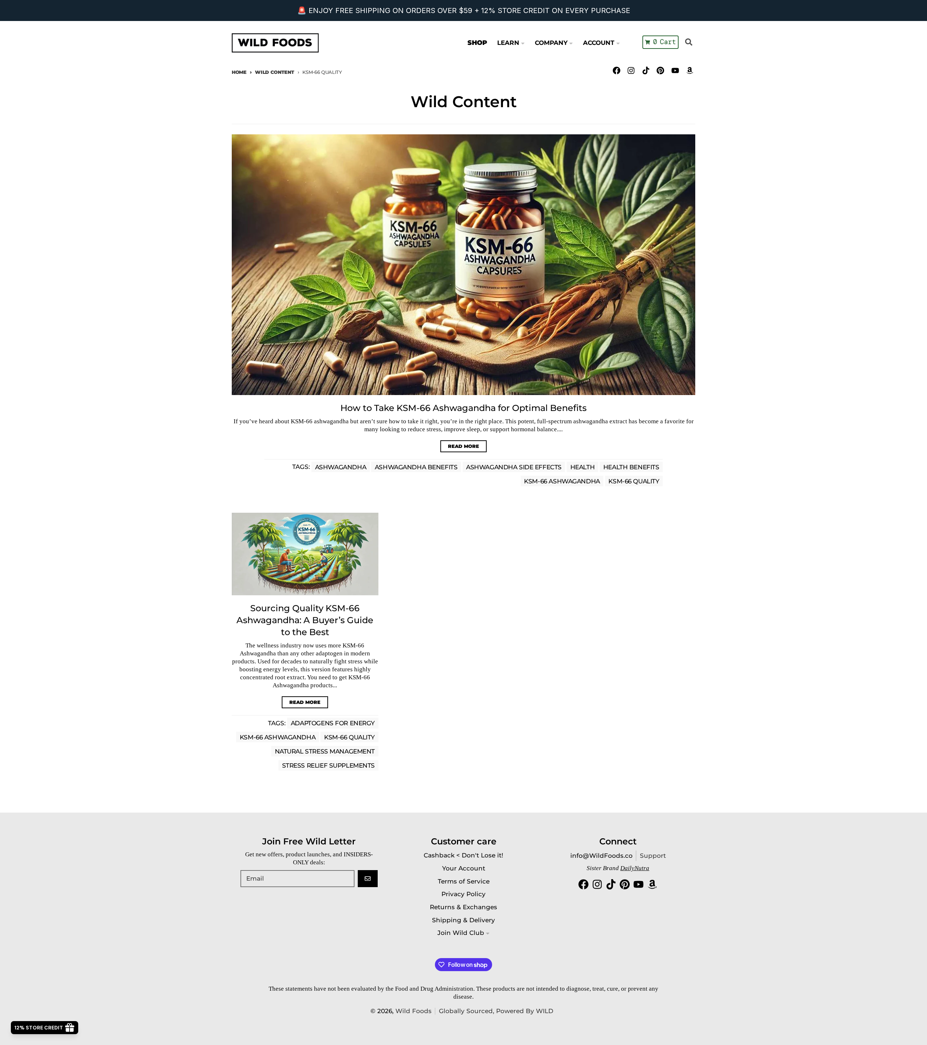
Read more (463, 446)
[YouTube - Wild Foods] (675, 70)
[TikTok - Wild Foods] (645, 70)
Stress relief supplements (328, 765)
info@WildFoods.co (601, 855)
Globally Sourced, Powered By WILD (496, 1011)
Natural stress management (325, 751)
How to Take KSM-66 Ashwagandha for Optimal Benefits (463, 408)
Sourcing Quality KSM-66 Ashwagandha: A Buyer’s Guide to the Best (304, 620)
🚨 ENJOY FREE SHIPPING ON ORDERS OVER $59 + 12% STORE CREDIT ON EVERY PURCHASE (463, 10)
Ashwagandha (340, 466)
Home (239, 72)
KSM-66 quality (633, 480)
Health (582, 466)
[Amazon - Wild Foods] (689, 70)
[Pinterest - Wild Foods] (660, 70)
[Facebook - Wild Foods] (616, 70)
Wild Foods (413, 1011)
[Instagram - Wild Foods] (631, 70)
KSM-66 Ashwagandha (562, 480)
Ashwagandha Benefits (416, 466)
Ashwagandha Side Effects (514, 466)
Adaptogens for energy (333, 723)
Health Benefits (631, 466)
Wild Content (274, 72)
